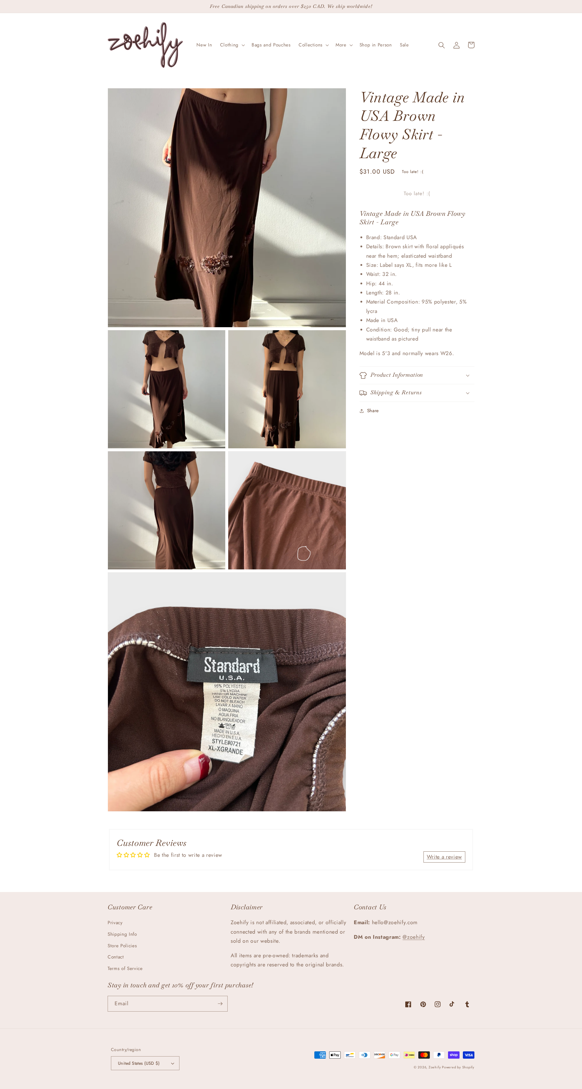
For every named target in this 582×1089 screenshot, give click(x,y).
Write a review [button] (444, 857)
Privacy (115, 922)
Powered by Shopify (458, 1067)
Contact (116, 957)
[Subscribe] (220, 1004)
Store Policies (122, 945)
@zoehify (414, 937)
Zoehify (435, 1067)
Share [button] (373, 411)
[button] (232, 45)
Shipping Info (122, 934)
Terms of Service (125, 968)
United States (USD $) (138, 1063)
